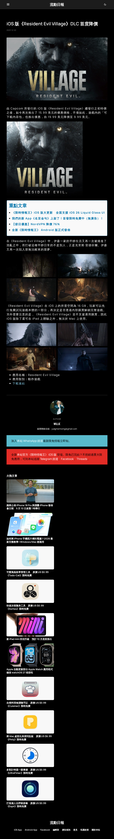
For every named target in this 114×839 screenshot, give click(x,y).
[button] (8, 4)
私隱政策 (84, 829)
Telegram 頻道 (49, 459)
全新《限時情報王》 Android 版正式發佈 (41, 230)
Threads (82, 459)
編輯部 (56, 829)
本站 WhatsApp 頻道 (30, 441)
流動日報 (57, 4)
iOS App (18, 829)
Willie (57, 424)
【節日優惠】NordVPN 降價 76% (36, 224)
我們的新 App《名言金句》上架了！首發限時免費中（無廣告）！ (57, 218)
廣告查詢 (66, 829)
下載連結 (18, 383)
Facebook (67, 459)
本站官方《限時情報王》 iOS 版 (36, 455)
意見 (75, 829)
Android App (31, 829)
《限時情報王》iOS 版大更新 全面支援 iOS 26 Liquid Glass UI (58, 212)
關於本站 (96, 829)
